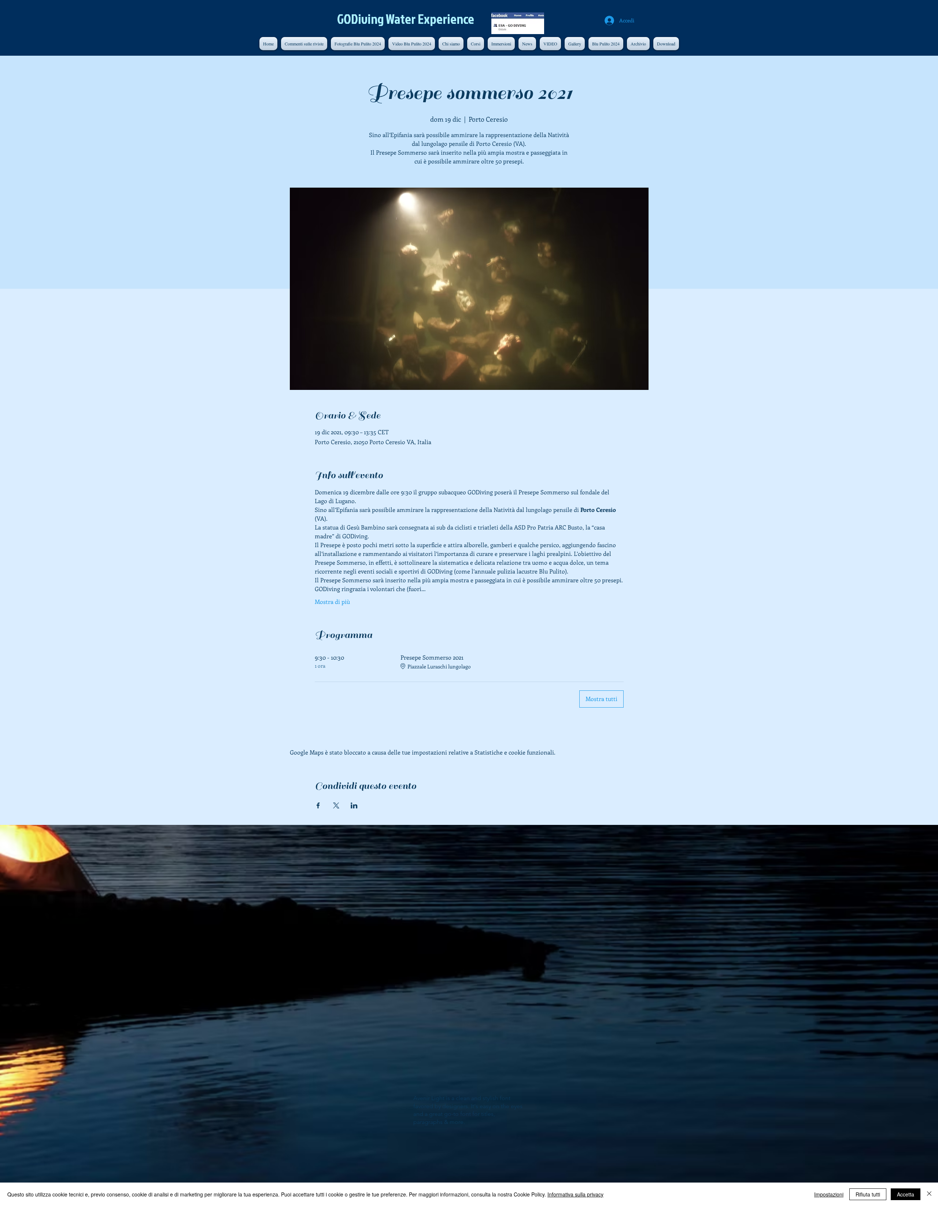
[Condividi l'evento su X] (336, 805)
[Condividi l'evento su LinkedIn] (354, 805)
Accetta (905, 1194)
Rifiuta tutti (868, 1194)
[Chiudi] (929, 1194)
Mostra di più (332, 601)
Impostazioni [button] (828, 1194)
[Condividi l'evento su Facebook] (318, 805)
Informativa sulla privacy (575, 1194)
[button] (638, 43)
